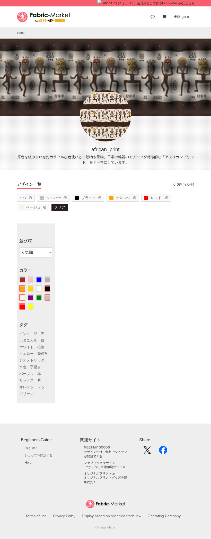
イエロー (26, 354)
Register (31, 448)
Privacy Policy (64, 516)
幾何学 (42, 354)
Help (28, 462)
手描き (35, 367)
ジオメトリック (32, 360)
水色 (23, 367)
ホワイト (26, 347)
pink (23, 198)
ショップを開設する (38, 455)
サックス (26, 380)
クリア (59, 207)
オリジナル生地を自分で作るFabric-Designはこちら (158, 3)
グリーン (26, 394)
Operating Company (164, 516)
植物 (41, 347)
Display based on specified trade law (111, 516)
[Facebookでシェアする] (163, 452)
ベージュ (33, 207)
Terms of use (36, 516)
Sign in (184, 16)
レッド (157, 198)
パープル (26, 374)
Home (21, 33)
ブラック (88, 198)
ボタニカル (28, 340)
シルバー (54, 198)
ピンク (24, 333)
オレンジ (123, 198)
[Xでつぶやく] (147, 452)
